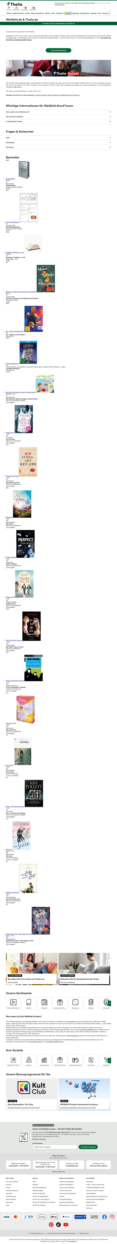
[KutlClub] (94, 1217)
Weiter (109, 13)
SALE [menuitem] (99, 13)
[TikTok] (58, 1224)
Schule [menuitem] (27, 13)
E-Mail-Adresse (37, 1143)
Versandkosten (72, 1241)
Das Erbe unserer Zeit (12, 892)
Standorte (9, 1193)
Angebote (106, 1060)
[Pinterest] (51, 1224)
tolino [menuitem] (53, 13)
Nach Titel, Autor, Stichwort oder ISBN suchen (68, 3)
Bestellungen (10, 142)
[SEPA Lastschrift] (28, 1217)
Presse (8, 1187)
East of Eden (10, 765)
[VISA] (6, 1217)
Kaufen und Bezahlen (66, 1184)
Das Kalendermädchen (12, 222)
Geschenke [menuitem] (106, 13)
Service (35, 1178)
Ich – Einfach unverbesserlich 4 (15, 331)
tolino (8, 138)
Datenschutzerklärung (66, 1202)
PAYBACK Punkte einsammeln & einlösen (84, 1094)
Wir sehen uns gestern (12, 476)
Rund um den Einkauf (66, 1178)
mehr (7, 160)
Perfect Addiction (11, 557)
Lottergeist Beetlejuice (12, 363)
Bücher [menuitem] (9, 13)
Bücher (28, 1003)
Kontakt (35, 1184)
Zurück (7, 1003)
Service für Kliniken (39, 1205)
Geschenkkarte (91, 1193)
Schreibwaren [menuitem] (84, 13)
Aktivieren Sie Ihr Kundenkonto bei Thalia (84, 969)
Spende (28, 1060)
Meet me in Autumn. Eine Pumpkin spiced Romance (21, 292)
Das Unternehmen (12, 1182)
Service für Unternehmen (41, 1199)
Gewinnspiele (44, 1060)
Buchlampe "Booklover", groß (15, 252)
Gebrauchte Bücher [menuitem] (37, 13)
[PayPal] (66, 1217)
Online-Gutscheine (65, 1190)
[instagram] (112, 1217)
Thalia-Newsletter (73, 1036)
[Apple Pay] (53, 1217)
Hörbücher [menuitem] (59, 13)
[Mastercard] (15, 1217)
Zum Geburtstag (60, 1060)
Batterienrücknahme (39, 1187)
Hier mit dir (9, 517)
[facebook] (104, 1217)
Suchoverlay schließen (88, 3)
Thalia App (89, 1182)
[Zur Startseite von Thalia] (15, 4)
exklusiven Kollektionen (87, 1029)
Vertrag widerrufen (58, 1172)
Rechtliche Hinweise (39, 1139)
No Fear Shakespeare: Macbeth (15, 680)
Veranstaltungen (91, 1205)
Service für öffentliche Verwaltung (44, 1202)
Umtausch (91, 1060)
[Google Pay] (42, 1217)
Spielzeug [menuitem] (75, 13)
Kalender (44, 1003)
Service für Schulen (39, 1193)
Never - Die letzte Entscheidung (15, 806)
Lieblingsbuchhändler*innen (95, 1187)
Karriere (8, 1184)
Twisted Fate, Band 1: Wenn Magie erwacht (19, 934)
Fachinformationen (12, 1190)
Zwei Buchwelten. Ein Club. (32, 1094)
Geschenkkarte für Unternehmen (97, 1196)
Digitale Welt (90, 1202)
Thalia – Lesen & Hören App (95, 1184)
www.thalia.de (71, 1021)
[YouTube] (66, 1224)
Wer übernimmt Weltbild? (14, 117)
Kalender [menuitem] (94, 13)
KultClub (89, 1208)
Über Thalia (10, 1178)
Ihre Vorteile (90, 1178)
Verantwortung (11, 1196)
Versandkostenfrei (75, 1060)
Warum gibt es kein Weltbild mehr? (18, 112)
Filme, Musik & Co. (13, 1003)
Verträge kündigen (65, 1199)
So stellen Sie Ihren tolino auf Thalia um (32, 969)
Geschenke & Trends (60, 1003)
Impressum (9, 1202)
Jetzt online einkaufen (58, 50)
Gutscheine (10, 147)
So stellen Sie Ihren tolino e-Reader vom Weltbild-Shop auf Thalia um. (57, 95)
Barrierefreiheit (11, 1199)
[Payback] (80, 1217)
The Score (9, 849)
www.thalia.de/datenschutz (54, 1042)
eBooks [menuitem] (47, 13)
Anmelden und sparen (88, 1147)
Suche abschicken (60, 5)
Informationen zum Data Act (68, 1205)
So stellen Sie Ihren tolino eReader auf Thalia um (58, 23)
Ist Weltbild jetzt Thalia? (14, 121)
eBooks (91, 1003)
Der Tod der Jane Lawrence (14, 640)
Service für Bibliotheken (40, 1196)
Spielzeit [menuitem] (68, 13)
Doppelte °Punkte (13, 1060)
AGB (7, 1205)
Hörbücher (106, 1003)
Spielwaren (75, 1003)
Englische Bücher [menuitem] (18, 13)
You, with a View (11, 723)
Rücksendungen (38, 1190)
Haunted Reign (10, 179)
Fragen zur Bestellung (66, 1182)
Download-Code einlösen (67, 1193)
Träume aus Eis (10, 597)
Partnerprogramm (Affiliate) (95, 1199)
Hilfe (34, 1182)
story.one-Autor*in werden (95, 1190)
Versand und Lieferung (66, 1187)
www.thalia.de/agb (35, 1042)
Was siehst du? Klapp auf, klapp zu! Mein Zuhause (21, 392)
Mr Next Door (10, 432)
